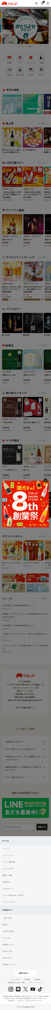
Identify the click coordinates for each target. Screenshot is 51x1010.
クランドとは (15, 979)
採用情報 (37, 979)
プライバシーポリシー (36, 982)
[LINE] (18, 989)
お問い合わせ (23, 973)
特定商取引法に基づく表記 (16, 982)
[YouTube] (32, 989)
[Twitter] (25, 989)
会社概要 (27, 979)
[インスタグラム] (10, 989)
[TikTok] (40, 989)
